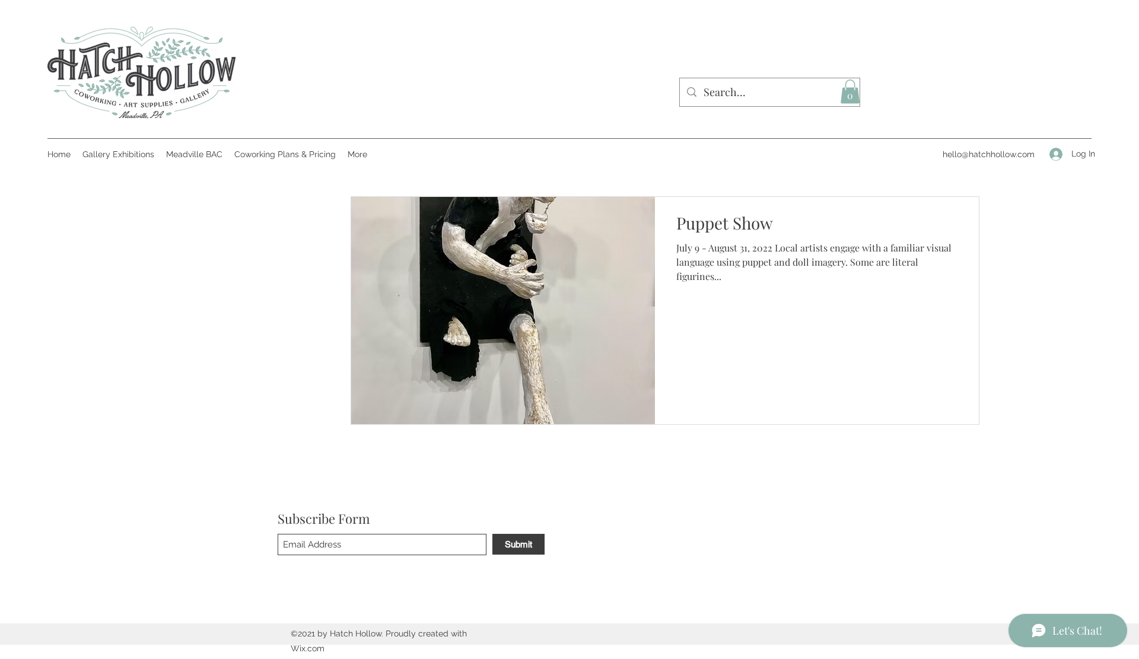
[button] (850, 91)
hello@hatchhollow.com (989, 154)
